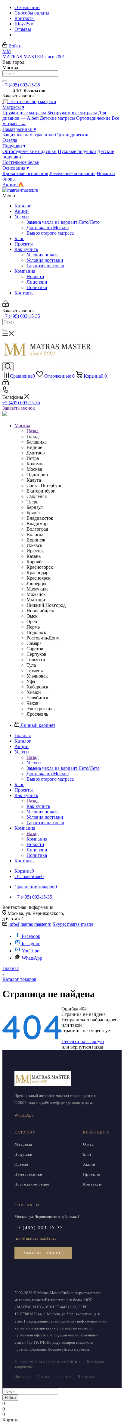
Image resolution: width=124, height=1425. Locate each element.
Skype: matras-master (73, 924)
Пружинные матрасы (24, 112)
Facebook (31, 936)
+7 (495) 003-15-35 (21, 84)
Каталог (22, 205)
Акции (21, 211)
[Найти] (4, 81)
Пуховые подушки (77, 151)
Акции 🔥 (13, 184)
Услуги (21, 216)
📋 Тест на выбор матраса (29, 101)
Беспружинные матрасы (72, 112)
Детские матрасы (57, 118)
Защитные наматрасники (28, 134)
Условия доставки (44, 260)
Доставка (22, 1376)
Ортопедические (93, 118)
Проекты (23, 243)
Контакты (24, 292)
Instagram (31, 943)
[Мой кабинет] (5, 305)
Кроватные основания (25, 173)
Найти (10, 1397)
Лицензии (36, 282)
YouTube (30, 950)
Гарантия (63, 1376)
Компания (24, 271)
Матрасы (13, 107)
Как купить (26, 249)
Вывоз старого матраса (50, 233)
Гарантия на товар (45, 265)
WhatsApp (32, 958)
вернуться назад (86, 1046)
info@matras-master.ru (29, 924)
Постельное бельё (20, 162)
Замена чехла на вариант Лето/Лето (63, 222)
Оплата (43, 1376)
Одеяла (9, 140)
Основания (15, 168)
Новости (35, 276)
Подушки (14, 145)
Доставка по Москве (47, 227)
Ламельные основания (72, 173)
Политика (36, 287)
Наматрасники (19, 129)
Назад (32, 431)
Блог (19, 238)
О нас (88, 1144)
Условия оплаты (43, 254)
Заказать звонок (18, 408)
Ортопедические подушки (29, 151)
